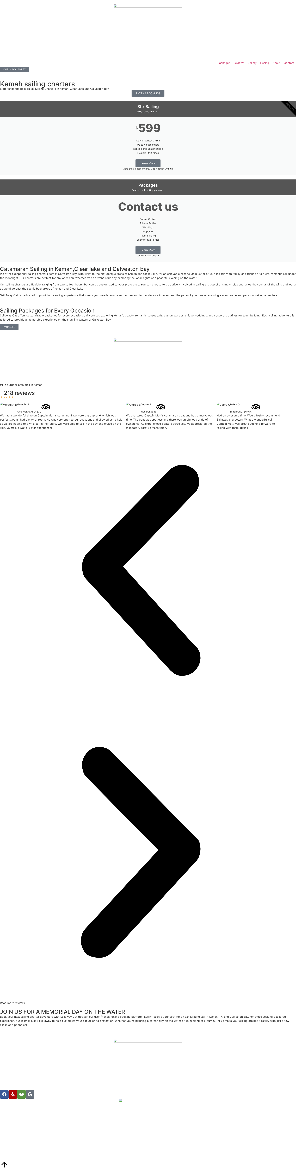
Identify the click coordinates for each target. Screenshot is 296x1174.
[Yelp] (13, 1094)
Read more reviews (12, 1003)
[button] (140, 571)
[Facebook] (4, 1094)
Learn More (148, 163)
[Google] (30, 1094)
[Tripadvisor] (21, 1094)
